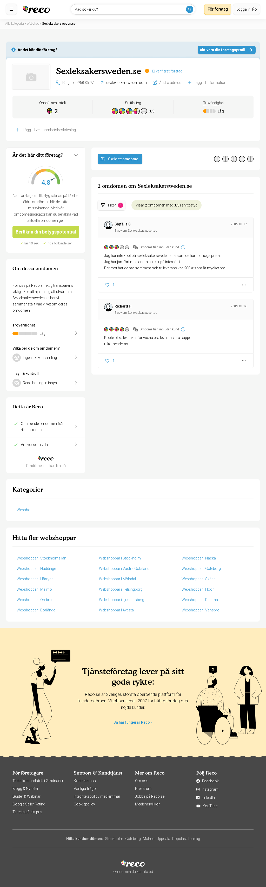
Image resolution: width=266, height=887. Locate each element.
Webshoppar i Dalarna (200, 600)
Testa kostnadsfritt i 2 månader (37, 781)
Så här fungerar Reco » (133, 722)
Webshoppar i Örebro (34, 600)
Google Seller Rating (28, 804)
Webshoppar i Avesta (116, 610)
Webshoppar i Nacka (199, 558)
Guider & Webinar (26, 796)
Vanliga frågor (85, 788)
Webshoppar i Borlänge (36, 610)
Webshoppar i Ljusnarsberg (121, 600)
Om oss (141, 781)
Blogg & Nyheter (25, 788)
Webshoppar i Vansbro (201, 610)
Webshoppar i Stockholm (120, 558)
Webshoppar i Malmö (34, 589)
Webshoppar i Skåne (198, 579)
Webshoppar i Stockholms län (41, 558)
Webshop (24, 510)
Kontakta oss (85, 781)
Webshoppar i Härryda (35, 579)
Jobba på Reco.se (149, 796)
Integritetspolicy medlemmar (97, 796)
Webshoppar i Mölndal (117, 579)
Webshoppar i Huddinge (36, 568)
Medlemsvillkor (147, 804)
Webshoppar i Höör (198, 589)
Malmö (149, 839)
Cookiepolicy (84, 804)
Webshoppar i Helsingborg (121, 589)
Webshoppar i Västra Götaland (124, 568)
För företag (218, 9)
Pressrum (143, 788)
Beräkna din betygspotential (46, 232)
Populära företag (186, 839)
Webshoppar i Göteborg (201, 568)
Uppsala (163, 839)
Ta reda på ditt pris (27, 812)
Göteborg (133, 839)
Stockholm (114, 839)
